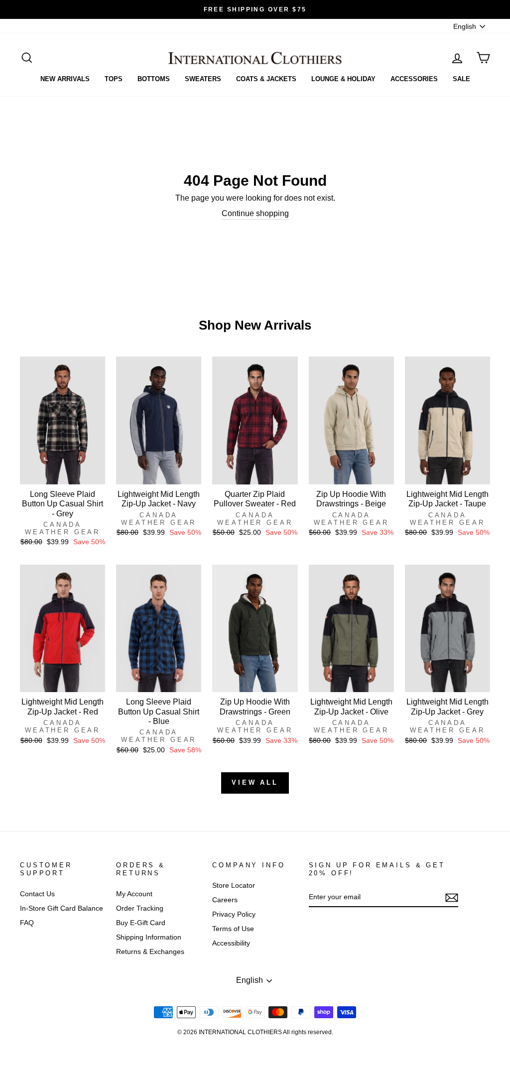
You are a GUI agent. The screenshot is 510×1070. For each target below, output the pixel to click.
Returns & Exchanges (150, 951)
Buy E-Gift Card (140, 923)
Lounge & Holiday (343, 79)
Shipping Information (148, 937)
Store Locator (233, 885)
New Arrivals (65, 79)
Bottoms (153, 79)
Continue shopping (255, 213)
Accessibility (231, 943)
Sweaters (203, 79)
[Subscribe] (451, 898)
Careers (225, 900)
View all (255, 782)
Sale (461, 79)
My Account (134, 894)
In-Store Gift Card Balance (61, 908)
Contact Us (37, 894)
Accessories (414, 79)
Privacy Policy (233, 914)
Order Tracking (139, 908)
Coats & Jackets (266, 79)
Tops (114, 79)
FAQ (27, 923)
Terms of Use (233, 929)
